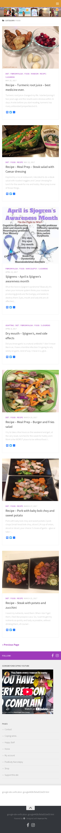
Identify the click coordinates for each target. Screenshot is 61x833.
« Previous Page (10, 644)
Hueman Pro (42, 818)
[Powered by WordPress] (24, 818)
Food (27, 73)
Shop (7, 768)
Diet (7, 73)
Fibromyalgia (17, 73)
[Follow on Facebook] (52, 655)
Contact (8, 729)
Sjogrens (10, 77)
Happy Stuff (10, 742)
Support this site (11, 775)
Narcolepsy (31, 268)
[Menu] (57, 3)
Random (34, 73)
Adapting (10, 325)
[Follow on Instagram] (57, 655)
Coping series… (11, 736)
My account (10, 755)
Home (7, 749)
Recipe (43, 73)
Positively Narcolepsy (14, 762)
